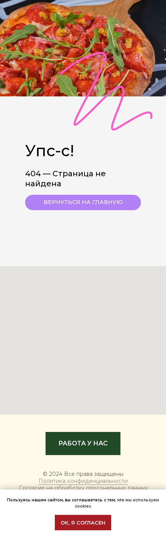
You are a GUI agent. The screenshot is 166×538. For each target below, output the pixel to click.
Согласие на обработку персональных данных (83, 487)
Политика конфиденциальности (83, 480)
